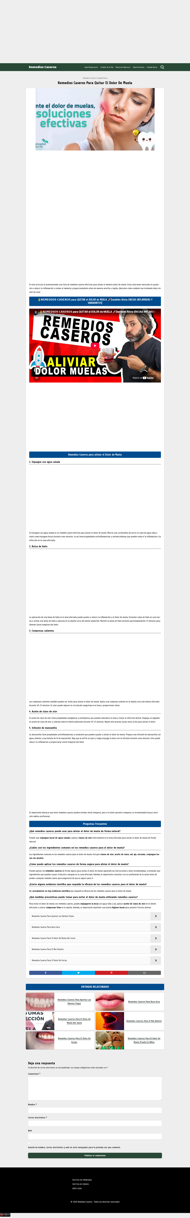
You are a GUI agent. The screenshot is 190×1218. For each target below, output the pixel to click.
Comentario (34, 1074)
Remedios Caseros (42, 67)
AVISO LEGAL (77, 1188)
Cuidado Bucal (152, 67)
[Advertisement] (20, 31)
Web (30, 1130)
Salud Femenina (138, 67)
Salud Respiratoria (91, 67)
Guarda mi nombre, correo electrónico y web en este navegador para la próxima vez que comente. (74, 1147)
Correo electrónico (37, 1117)
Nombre (32, 1104)
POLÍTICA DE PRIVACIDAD (82, 1180)
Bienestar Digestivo (123, 67)
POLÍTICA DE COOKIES (80, 1184)
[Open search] (162, 67)
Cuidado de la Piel (106, 67)
